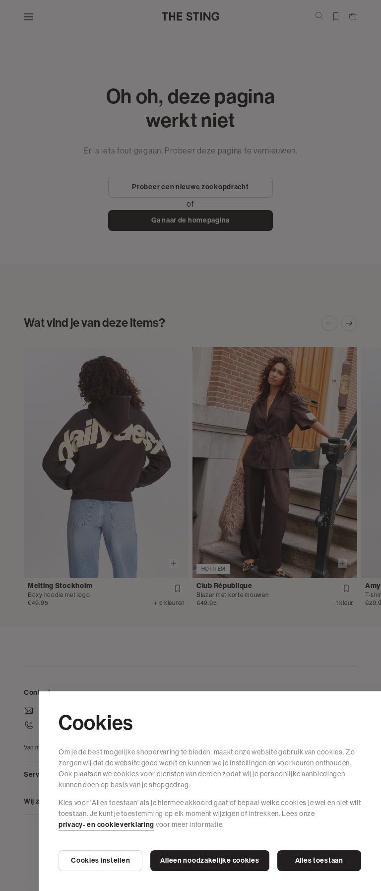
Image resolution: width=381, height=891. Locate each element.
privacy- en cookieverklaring (106, 824)
